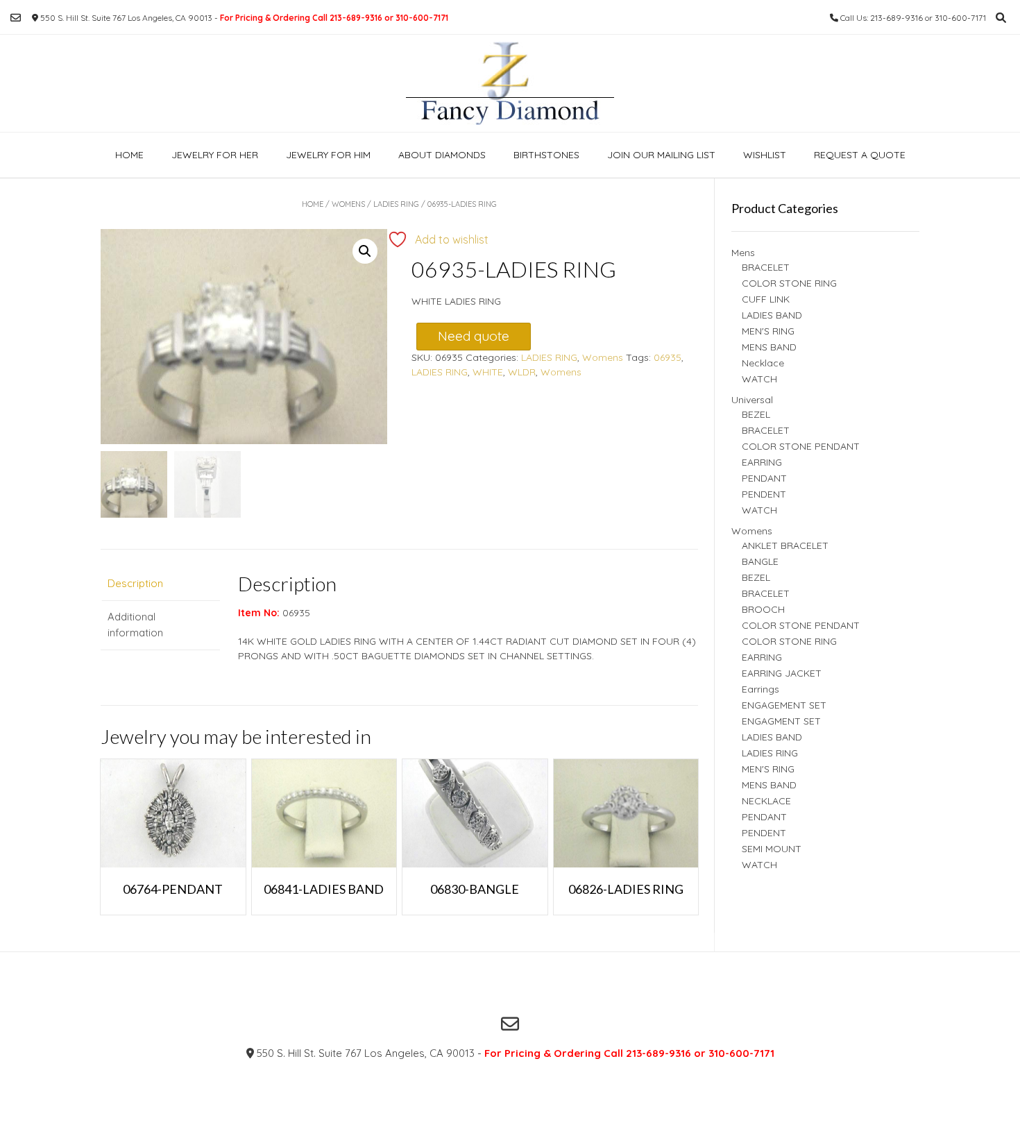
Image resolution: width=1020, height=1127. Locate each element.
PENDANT (764, 478)
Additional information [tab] (135, 624)
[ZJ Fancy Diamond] (510, 83)
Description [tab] (135, 583)
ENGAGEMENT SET (784, 705)
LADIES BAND (772, 315)
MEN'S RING (768, 331)
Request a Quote (860, 155)
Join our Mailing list (661, 155)
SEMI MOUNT (771, 848)
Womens (348, 204)
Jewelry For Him (328, 155)
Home (129, 155)
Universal (752, 399)
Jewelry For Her (214, 155)
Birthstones (546, 155)
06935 (667, 357)
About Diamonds (442, 155)
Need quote (473, 336)
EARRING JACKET (782, 673)
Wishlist (764, 155)
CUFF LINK (766, 299)
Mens (743, 252)
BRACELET (766, 267)
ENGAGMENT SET (781, 721)
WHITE (488, 372)
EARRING (762, 462)
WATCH (759, 379)
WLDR (522, 372)
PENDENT (764, 494)
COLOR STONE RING (789, 283)
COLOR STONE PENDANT (801, 446)
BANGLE (760, 561)
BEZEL (756, 414)
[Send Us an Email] (15, 17)
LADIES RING (396, 204)
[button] (364, 251)
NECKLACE (766, 801)
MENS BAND (769, 347)
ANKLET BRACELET (785, 545)
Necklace (763, 363)
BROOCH (763, 609)
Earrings (760, 689)
